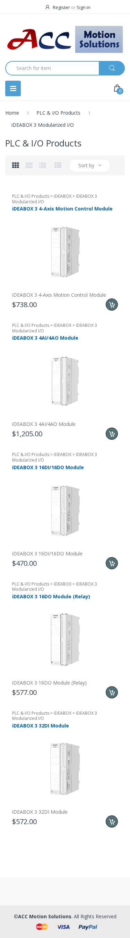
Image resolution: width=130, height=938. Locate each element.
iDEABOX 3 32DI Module (40, 725)
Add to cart (112, 304)
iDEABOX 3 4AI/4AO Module (45, 337)
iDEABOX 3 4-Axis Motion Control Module (62, 208)
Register (61, 7)
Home (12, 112)
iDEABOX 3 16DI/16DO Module (48, 467)
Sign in (83, 7)
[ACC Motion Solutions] (65, 39)
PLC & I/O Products (58, 112)
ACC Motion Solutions (44, 916)
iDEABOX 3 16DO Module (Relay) (51, 596)
